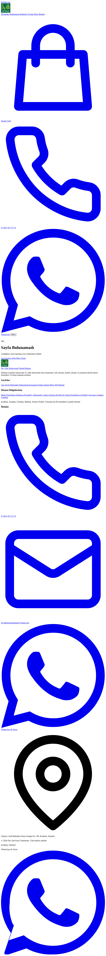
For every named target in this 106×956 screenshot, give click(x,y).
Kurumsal (10, 355)
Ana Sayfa (10, 339)
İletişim (42, 14)
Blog (36, 14)
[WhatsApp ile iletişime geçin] (53, 954)
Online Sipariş (14, 358)
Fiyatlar (31, 14)
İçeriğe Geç (5, 2)
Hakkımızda (15, 14)
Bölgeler (24, 14)
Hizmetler (5, 14)
